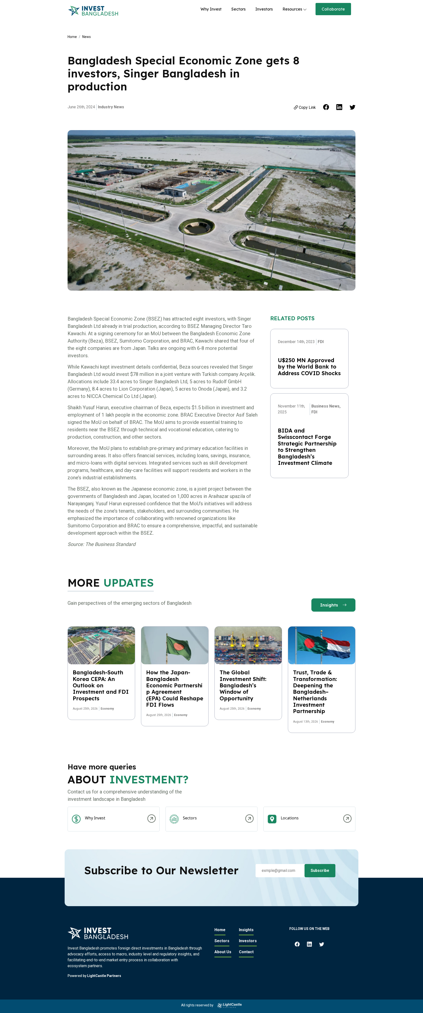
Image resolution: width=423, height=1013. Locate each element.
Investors (264, 9)
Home (72, 37)
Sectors (238, 9)
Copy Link (307, 107)
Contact (246, 952)
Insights (329, 604)
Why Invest (211, 9)
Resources (292, 9)
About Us (222, 952)
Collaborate (333, 9)
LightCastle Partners (104, 976)
